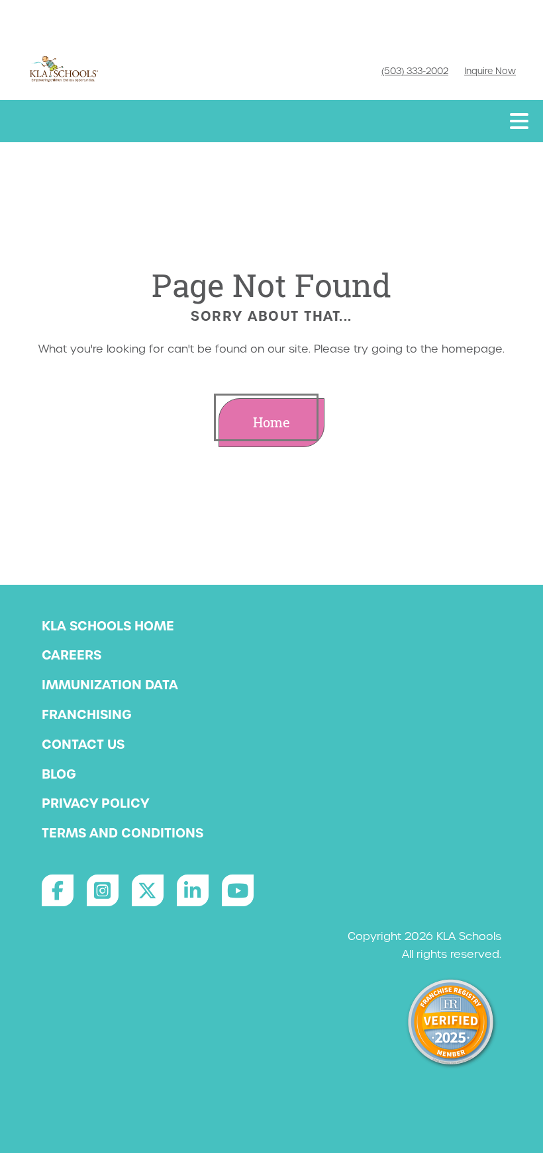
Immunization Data (110, 684)
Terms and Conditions (122, 832)
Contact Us (83, 744)
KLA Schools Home (108, 625)
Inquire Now (490, 71)
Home (271, 422)
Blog (59, 774)
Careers (71, 654)
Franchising (87, 714)
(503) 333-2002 (414, 71)
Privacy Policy (95, 803)
